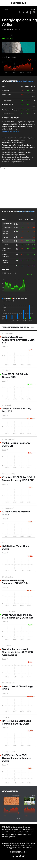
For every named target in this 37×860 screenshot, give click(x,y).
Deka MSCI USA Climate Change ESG (15, 375)
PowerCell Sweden (5, 232)
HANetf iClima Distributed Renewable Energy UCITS (16, 722)
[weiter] (20, 819)
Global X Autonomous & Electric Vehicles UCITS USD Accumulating (17, 652)
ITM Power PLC (7, 227)
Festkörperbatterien (8, 100)
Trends (32, 9)
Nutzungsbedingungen (17, 843)
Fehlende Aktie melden (26, 212)
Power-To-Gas (6, 94)
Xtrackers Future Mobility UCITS (16, 513)
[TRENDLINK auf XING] (13, 856)
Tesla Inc (5, 241)
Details (4, 347)
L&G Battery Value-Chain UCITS (16, 547)
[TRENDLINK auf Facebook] (20, 856)
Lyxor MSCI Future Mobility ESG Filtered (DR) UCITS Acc (17, 616)
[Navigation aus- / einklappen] (34, 2)
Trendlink (18, 3)
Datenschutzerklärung (28, 845)
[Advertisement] (18, 187)
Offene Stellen (27, 848)
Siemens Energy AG (5, 261)
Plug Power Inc (7, 224)
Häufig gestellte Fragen (14, 848)
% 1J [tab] (8, 57)
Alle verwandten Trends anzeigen (22, 81)
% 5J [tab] (14, 57)
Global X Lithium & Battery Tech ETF (16, 410)
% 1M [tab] (3, 57)
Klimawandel (6, 90)
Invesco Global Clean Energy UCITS (17, 688)
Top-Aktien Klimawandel (10, 131)
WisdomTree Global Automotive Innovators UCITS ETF (18, 339)
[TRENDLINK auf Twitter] (23, 856)
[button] (20, 12)
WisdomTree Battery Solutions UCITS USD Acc (16, 582)
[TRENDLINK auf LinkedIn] (17, 856)
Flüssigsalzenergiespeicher (10, 110)
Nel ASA (5, 237)
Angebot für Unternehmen (11, 845)
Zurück (6, 9)
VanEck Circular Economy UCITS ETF (16, 444)
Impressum (5, 843)
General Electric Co (5, 255)
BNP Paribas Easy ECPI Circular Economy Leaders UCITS (16, 758)
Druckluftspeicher (7, 104)
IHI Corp (5, 245)
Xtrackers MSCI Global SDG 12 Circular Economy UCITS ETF (18, 479)
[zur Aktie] (17, 224)
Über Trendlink (30, 843)
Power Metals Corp (6, 249)
